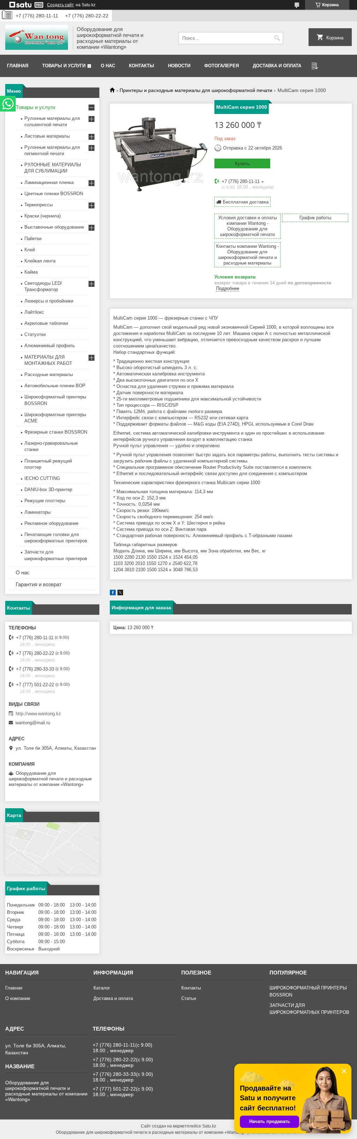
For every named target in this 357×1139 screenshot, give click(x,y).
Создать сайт (60, 4)
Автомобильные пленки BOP (54, 385)
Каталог (101, 988)
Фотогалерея (221, 65)
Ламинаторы (37, 512)
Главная (17, 65)
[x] (120, 593)
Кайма (31, 272)
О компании (17, 998)
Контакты (141, 65)
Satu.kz (209, 1126)
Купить (242, 163)
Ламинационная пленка (49, 182)
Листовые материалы (47, 136)
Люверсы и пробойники (48, 301)
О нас (108, 65)
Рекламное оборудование (51, 523)
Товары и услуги (63, 65)
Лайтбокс (34, 312)
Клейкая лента (39, 260)
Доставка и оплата (277, 65)
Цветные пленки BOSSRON (53, 193)
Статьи (188, 998)
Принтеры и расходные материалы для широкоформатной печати (196, 90)
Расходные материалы (48, 374)
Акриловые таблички (46, 323)
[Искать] (277, 38)
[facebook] (113, 593)
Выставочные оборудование (54, 227)
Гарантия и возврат (39, 584)
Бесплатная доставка (245, 202)
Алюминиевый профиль (49, 345)
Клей (29, 249)
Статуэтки (35, 334)
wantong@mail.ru (32, 722)
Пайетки (32, 238)
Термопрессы (38, 204)
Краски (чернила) (42, 216)
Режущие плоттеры (44, 500)
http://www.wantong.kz (38, 713)
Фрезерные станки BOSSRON (55, 432)
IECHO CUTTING (42, 478)
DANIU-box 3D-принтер (48, 489)
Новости (179, 65)
